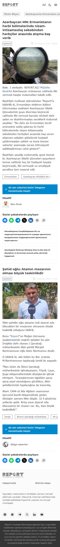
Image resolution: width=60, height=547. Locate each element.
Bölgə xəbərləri (19, 444)
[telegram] (17, 220)
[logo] (10, 5)
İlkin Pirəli (16, 204)
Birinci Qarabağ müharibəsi (31, 416)
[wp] (11, 220)
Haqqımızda (9, 483)
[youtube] (41, 514)
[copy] (43, 220)
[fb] (4, 220)
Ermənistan (10, 176)
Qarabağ (7, 44)
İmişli (7, 416)
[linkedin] (30, 220)
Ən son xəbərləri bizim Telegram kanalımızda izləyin (26, 189)
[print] (37, 220)
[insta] (12, 514)
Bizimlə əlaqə (42, 483)
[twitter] (24, 220)
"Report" (15, 336)
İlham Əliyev (11, 14)
